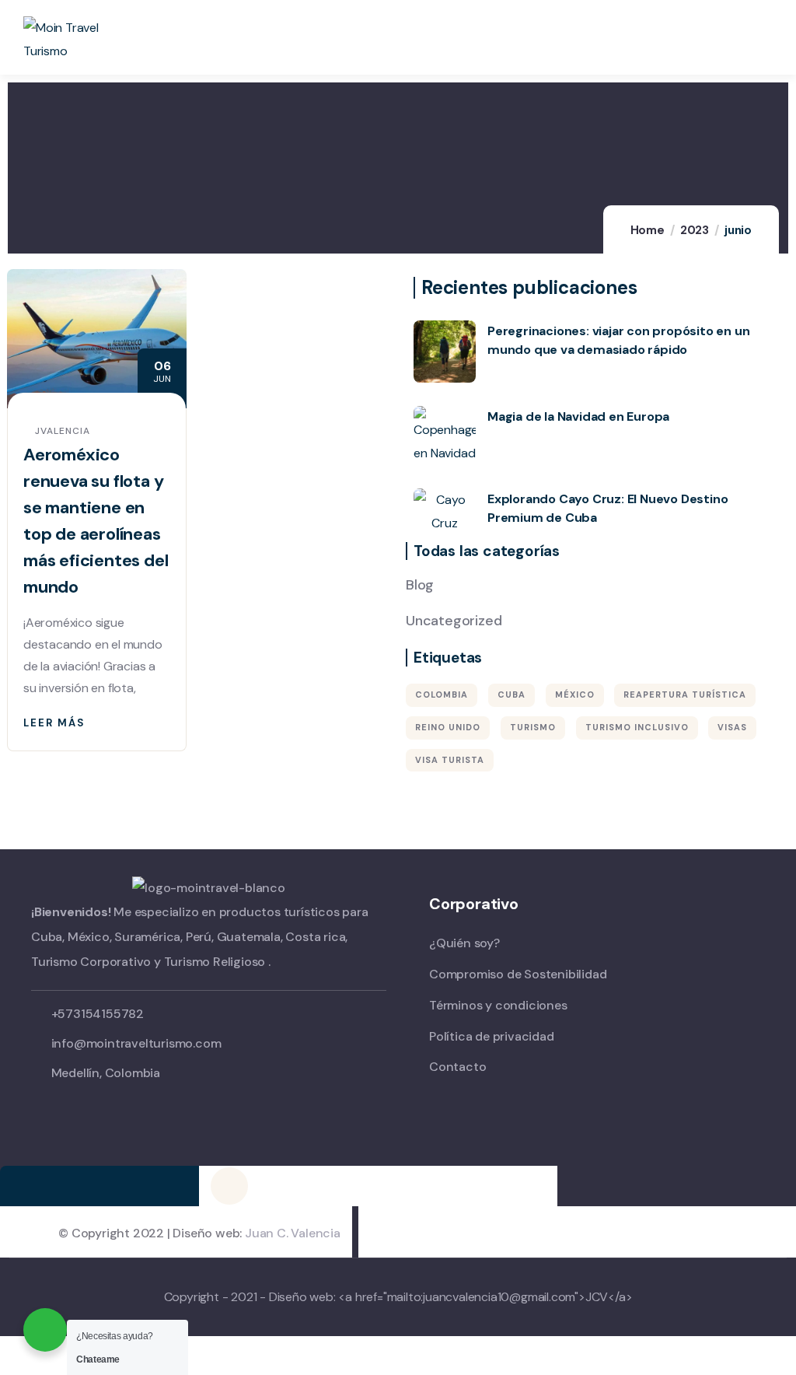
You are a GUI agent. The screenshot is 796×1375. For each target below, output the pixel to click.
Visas (732, 727)
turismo (533, 727)
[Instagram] (229, 1186)
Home (647, 230)
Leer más (54, 722)
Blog (420, 585)
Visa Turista (449, 759)
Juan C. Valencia (292, 1233)
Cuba (511, 694)
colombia (441, 694)
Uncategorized (453, 620)
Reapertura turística (684, 694)
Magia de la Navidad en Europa (578, 416)
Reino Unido (447, 727)
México (575, 694)
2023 (694, 230)
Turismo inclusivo (637, 727)
